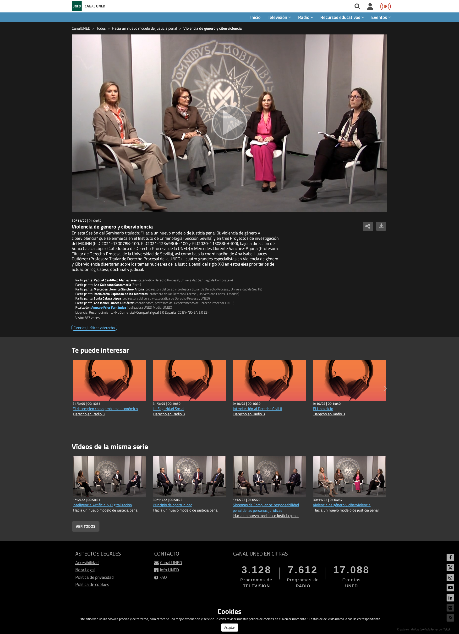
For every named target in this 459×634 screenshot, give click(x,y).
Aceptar (229, 627)
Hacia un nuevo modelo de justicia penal (144, 28)
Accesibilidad (87, 562)
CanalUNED (81, 28)
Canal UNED (171, 562)
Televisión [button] (278, 17)
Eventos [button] (379, 17)
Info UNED (169, 570)
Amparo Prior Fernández (108, 307)
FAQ (163, 577)
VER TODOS (85, 526)
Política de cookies (92, 584)
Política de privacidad (94, 577)
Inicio (255, 17)
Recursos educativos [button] (340, 17)
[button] (385, 389)
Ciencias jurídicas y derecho (94, 327)
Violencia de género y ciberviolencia (212, 28)
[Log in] (370, 6)
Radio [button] (304, 17)
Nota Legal (85, 570)
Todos (101, 28)
